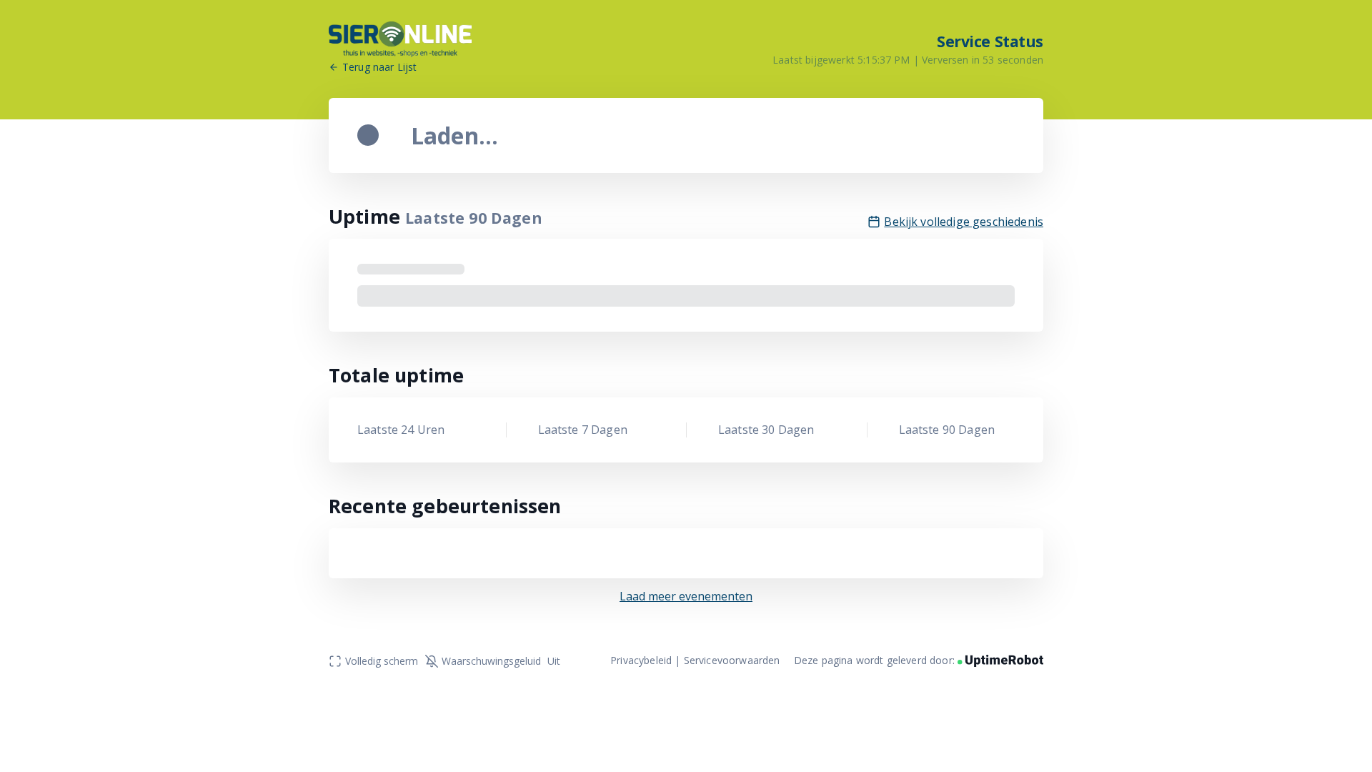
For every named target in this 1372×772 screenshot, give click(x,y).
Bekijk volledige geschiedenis (963, 221)
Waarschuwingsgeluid (501, 661)
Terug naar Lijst (379, 67)
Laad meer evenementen (686, 596)
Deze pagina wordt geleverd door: (876, 660)
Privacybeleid (641, 660)
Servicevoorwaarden (732, 660)
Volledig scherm (381, 661)
